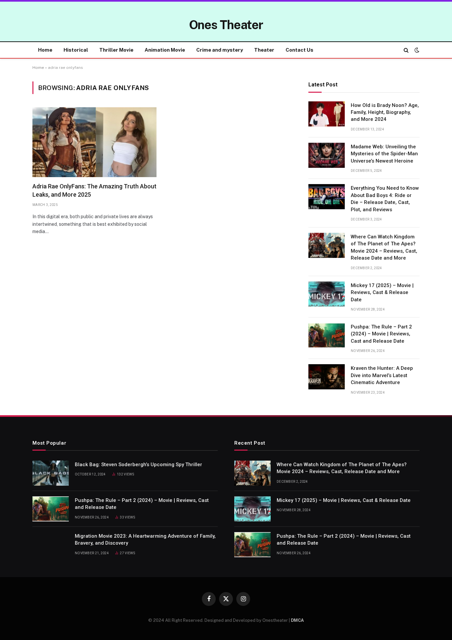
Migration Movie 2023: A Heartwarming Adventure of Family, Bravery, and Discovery (145, 539)
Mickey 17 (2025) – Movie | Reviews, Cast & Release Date (382, 292)
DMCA (297, 620)
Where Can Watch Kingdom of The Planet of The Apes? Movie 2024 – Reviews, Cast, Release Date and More (384, 247)
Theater (264, 50)
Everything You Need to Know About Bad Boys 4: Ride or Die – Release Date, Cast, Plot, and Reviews (385, 198)
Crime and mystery (219, 50)
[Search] (406, 50)
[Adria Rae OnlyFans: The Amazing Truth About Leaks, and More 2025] (94, 142)
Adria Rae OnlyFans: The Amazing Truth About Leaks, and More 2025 (94, 190)
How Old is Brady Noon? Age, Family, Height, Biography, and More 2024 (385, 112)
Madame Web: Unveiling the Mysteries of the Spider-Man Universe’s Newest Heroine (384, 154)
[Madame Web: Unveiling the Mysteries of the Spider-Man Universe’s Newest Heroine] (326, 155)
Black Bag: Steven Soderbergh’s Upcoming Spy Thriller (138, 465)
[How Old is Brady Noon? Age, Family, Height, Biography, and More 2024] (326, 113)
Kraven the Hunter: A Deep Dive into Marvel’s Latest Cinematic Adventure (382, 375)
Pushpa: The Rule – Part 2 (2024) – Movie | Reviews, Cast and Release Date (381, 334)
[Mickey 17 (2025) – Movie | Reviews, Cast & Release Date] (326, 294)
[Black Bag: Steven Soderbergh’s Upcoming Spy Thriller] (50, 473)
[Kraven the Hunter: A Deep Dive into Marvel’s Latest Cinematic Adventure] (326, 376)
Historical (76, 50)
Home (45, 50)
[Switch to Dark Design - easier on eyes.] (416, 50)
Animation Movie (165, 50)
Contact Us (299, 50)
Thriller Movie (116, 50)
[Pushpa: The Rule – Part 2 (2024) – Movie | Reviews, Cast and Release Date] (326, 335)
